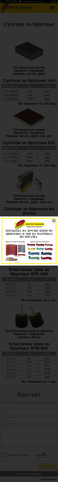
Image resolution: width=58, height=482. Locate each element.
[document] (29, 241)
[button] (54, 221)
